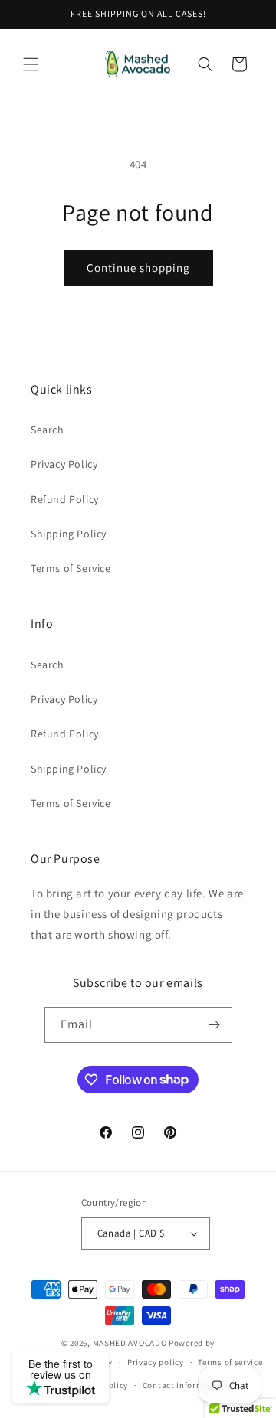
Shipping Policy (69, 534)
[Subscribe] (215, 1025)
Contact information (184, 1385)
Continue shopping (138, 267)
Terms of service (230, 1362)
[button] (31, 64)
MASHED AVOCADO (130, 1343)
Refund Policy (65, 499)
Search (47, 429)
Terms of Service (71, 568)
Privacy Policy (64, 464)
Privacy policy (155, 1362)
